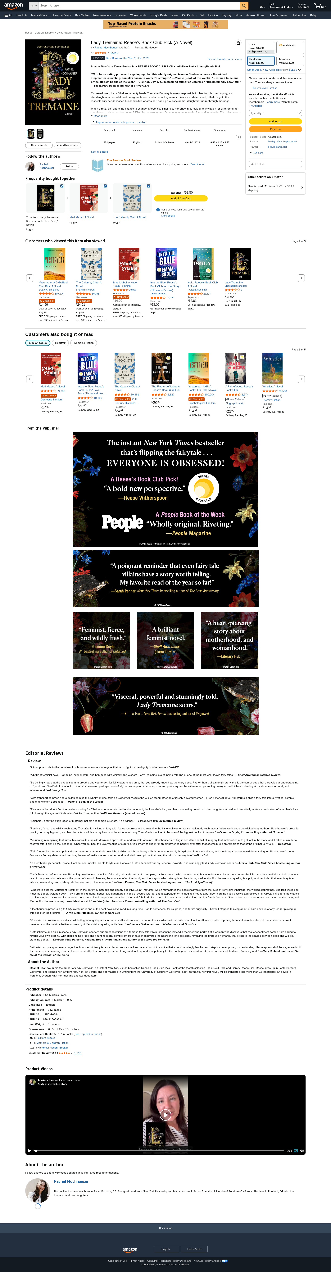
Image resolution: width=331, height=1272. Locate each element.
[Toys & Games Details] (289, 15)
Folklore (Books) (46, 1037)
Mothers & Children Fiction (52, 1042)
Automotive (299, 15)
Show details (168, 215)
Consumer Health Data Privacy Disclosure (169, 1261)
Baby (313, 15)
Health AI (21, 15)
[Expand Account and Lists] (292, 7)
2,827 (171, 394)
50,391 (135, 394)
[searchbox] (139, 5)
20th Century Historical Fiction (126, 401)
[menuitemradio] (296, 1150)
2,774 (245, 394)
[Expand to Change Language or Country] (264, 7)
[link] (88, 198)
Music (239, 15)
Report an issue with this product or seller (121, 122)
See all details (99, 151)
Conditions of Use (117, 1261)
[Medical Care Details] (49, 15)
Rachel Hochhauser (107, 47)
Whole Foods (138, 15)
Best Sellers (82, 15)
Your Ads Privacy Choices (207, 1261)
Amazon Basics (62, 15)
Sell (202, 15)
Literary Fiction (271, 398)
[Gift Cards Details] (196, 15)
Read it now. (197, 164)
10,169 (98, 397)
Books (174, 15)
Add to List (257, 164)
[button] (8, 15)
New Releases (102, 15)
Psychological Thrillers (201, 401)
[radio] (261, 47)
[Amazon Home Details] (266, 15)
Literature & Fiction (44, 32)
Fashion (213, 15)
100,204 (210, 394)
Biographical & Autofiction (234, 401)
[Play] (28, 1150)
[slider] (159, 1150)
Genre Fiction (64, 32)
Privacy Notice (137, 1261)
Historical (78, 32)
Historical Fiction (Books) (53, 1047)
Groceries (120, 15)
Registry (227, 15)
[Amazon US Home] (130, 1251)
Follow (69, 166)
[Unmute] (302, 1150)
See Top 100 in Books (88, 1033)
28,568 (283, 391)
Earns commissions (69, 1080)
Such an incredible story (52, 1083)
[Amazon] (14, 6)
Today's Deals (158, 15)
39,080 (61, 391)
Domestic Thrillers (51, 397)
